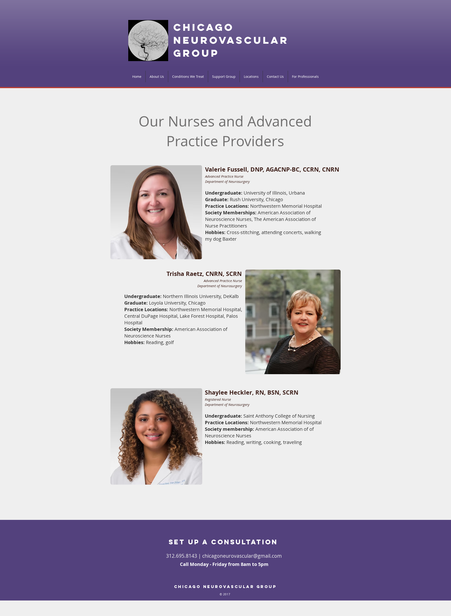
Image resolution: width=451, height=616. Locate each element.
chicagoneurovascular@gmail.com (242, 556)
